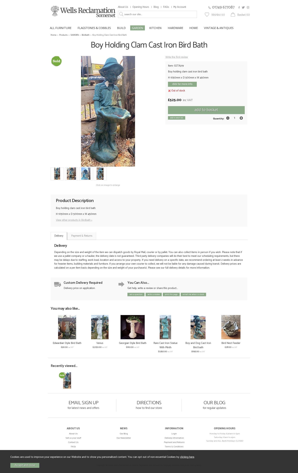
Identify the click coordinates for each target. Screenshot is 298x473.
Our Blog (124, 433)
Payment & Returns (81, 236)
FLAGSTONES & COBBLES (94, 28)
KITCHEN (155, 28)
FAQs (166, 7)
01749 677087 (223, 7)
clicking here (187, 457)
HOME (193, 28)
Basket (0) (243, 15)
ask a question (136, 294)
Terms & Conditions (174, 446)
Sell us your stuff (73, 438)
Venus (99, 343)
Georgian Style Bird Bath (132, 343)
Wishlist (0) (218, 15)
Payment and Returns (174, 442)
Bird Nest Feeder (230, 343)
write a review (154, 294)
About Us (123, 7)
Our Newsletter (124, 438)
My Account (179, 7)
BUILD (121, 28)
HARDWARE (175, 28)
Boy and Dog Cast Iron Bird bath (198, 345)
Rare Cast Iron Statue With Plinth (165, 345)
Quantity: (218, 119)
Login (174, 433)
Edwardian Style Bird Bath (67, 343)
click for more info (182, 84)
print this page (171, 294)
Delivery (58, 236)
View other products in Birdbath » (74, 220)
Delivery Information (174, 438)
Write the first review (176, 57)
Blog (156, 7)
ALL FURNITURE (60, 28)
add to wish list (176, 117)
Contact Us (73, 442)
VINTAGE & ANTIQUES (219, 28)
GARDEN (137, 28)
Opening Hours (140, 7)
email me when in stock (193, 294)
